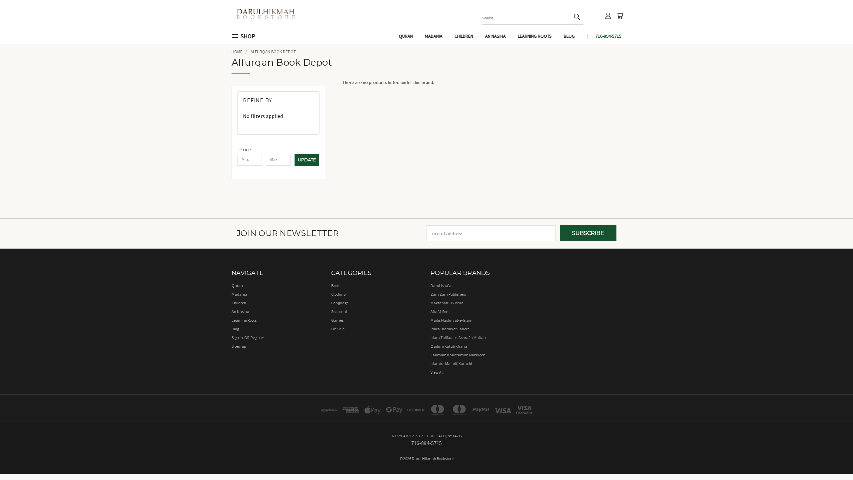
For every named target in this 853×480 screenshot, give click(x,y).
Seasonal (339, 311)
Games (337, 320)
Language (340, 302)
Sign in (238, 337)
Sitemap (239, 346)
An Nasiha (495, 36)
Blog (569, 36)
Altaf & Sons (440, 311)
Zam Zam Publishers (448, 294)
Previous (834, 459)
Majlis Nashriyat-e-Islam (451, 320)
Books (336, 285)
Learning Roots (535, 36)
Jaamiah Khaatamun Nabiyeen (457, 354)
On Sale (338, 328)
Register (257, 337)
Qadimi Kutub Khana (448, 346)
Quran (406, 36)
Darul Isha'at (441, 285)
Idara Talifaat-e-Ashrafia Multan (458, 337)
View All (436, 372)
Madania (433, 36)
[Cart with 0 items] (619, 15)
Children (463, 36)
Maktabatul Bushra (446, 302)
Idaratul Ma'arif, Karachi (451, 363)
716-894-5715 (608, 36)
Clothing (338, 294)
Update (307, 159)
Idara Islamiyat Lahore (449, 328)
